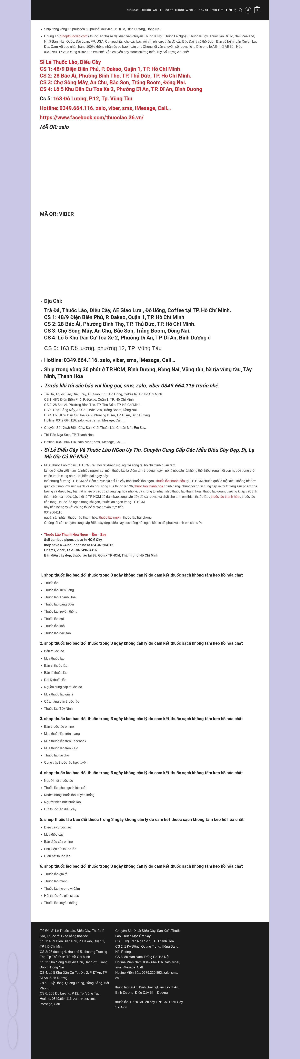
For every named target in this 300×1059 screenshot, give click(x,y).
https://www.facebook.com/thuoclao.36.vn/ (92, 117)
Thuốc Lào (149, 10)
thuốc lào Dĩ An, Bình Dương (136, 987)
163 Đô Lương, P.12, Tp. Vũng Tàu (92, 98)
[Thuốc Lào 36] (146, 1029)
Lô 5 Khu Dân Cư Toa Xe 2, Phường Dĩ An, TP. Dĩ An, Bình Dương (127, 89)
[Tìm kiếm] (240, 10)
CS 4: (46, 89)
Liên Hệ (231, 10)
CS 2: (46, 76)
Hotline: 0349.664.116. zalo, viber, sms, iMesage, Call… (105, 108)
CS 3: (46, 82)
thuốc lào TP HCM (128, 1002)
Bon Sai (204, 10)
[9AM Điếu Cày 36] (221, 943)
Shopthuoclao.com (73, 36)
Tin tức (217, 10)
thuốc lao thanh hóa (148, 486)
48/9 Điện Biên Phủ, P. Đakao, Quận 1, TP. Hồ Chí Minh (116, 69)
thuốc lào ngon (109, 517)
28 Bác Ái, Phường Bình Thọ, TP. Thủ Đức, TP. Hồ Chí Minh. (122, 76)
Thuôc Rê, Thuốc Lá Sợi (176, 10)
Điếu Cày (133, 10)
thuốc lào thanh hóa (170, 481)
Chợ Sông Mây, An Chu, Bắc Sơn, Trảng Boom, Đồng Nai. (119, 82)
